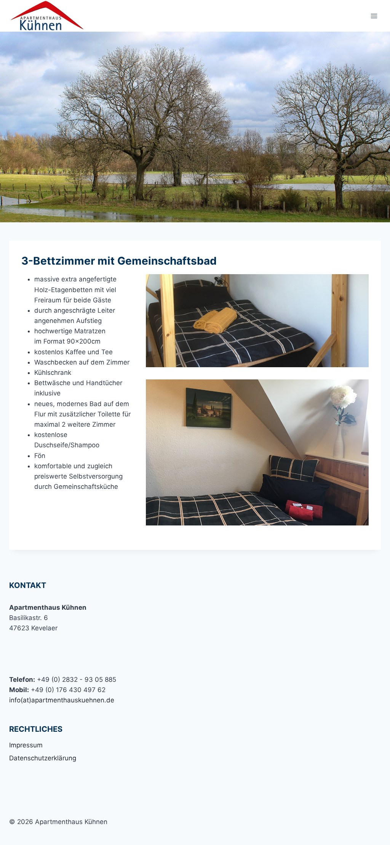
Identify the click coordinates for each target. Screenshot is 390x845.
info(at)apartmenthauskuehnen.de (61, 700)
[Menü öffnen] (374, 16)
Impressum (26, 745)
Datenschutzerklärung (42, 758)
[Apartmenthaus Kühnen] (47, 16)
